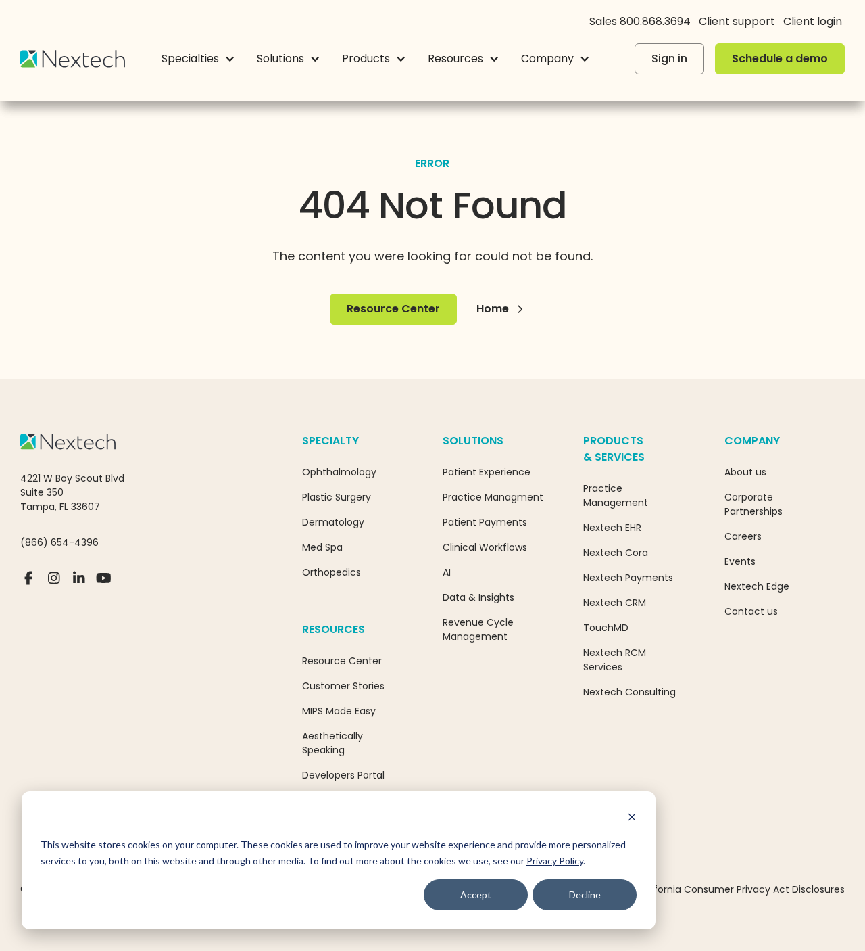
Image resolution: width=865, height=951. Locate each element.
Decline (585, 894)
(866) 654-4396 (59, 542)
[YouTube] (103, 584)
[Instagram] (53, 584)
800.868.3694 (655, 21)
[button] (198, 59)
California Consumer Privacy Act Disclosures (740, 889)
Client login (812, 21)
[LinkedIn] (78, 584)
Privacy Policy (554, 860)
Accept (475, 894)
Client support (737, 21)
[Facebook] (28, 584)
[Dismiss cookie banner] (632, 818)
